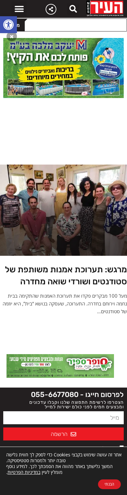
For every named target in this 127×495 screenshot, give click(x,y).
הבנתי (109, 484)
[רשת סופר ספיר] (60, 365)
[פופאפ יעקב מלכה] (63, 67)
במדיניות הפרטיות (23, 472)
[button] (8, 24)
